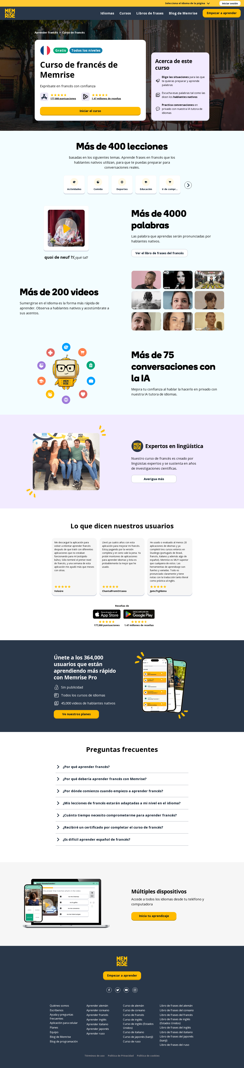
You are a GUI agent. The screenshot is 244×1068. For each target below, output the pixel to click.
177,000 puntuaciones (107, 625)
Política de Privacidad (121, 1055)
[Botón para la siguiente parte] (188, 185)
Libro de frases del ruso (174, 1045)
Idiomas (107, 13)
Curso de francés (133, 1015)
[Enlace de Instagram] (135, 990)
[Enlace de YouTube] (126, 990)
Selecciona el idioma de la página (185, 3)
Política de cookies (148, 1055)
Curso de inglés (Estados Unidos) (138, 1026)
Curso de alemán (133, 1005)
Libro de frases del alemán (176, 1005)
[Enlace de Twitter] (117, 990)
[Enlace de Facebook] (109, 990)
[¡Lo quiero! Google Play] (139, 614)
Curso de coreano (134, 1010)
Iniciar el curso (90, 111)
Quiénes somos (59, 1005)
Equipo (54, 1032)
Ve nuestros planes (76, 714)
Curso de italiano (133, 1032)
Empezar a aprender (222, 13)
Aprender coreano (97, 1010)
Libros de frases (149, 13)
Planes (54, 1027)
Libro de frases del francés (176, 1015)
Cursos (125, 13)
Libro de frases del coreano (177, 1010)
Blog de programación (64, 1041)
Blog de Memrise (183, 13)
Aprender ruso (95, 1033)
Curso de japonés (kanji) (138, 1037)
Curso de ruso (132, 1041)
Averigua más (154, 479)
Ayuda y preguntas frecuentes (61, 1016)
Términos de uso (94, 1055)
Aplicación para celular (64, 1023)
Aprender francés (46, 32)
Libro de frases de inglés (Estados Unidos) (175, 1021)
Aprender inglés (96, 1019)
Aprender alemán (97, 1005)
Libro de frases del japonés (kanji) (176, 1038)
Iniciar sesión (230, 3)
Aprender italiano (97, 1024)
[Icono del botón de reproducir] (66, 228)
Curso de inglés (132, 1019)
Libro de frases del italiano (176, 1032)
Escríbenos (56, 1010)
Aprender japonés (97, 1029)
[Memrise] (10, 13)
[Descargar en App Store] (107, 614)
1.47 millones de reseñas (139, 625)
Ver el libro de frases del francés (159, 253)
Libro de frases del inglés (175, 1027)
